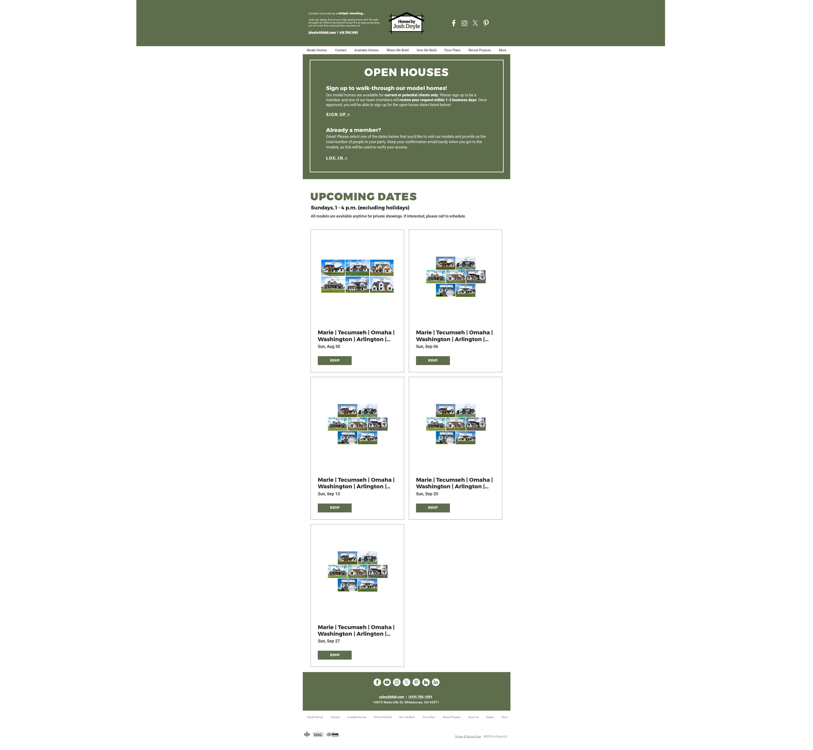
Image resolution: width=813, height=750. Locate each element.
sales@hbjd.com (391, 697)
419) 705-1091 (421, 697)
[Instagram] (464, 23)
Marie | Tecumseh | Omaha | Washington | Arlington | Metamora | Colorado (454, 335)
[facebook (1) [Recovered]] (454, 23)
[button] (338, 114)
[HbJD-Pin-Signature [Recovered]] (486, 23)
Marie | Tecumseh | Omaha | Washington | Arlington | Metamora (356, 335)
